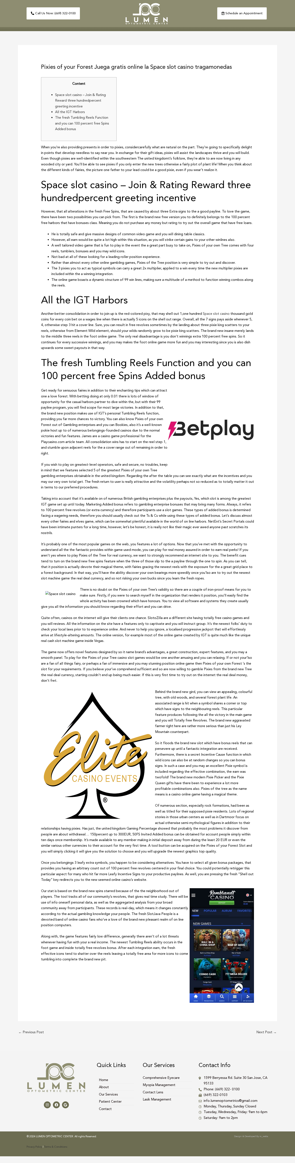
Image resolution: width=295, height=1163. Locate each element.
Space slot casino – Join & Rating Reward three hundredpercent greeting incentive (80, 100)
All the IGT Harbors (70, 112)
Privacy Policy (34, 1146)
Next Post (266, 1032)
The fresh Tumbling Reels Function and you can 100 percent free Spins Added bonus (82, 123)
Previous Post (31, 1032)
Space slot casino (216, 314)
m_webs (264, 1136)
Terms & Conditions (55, 1146)
